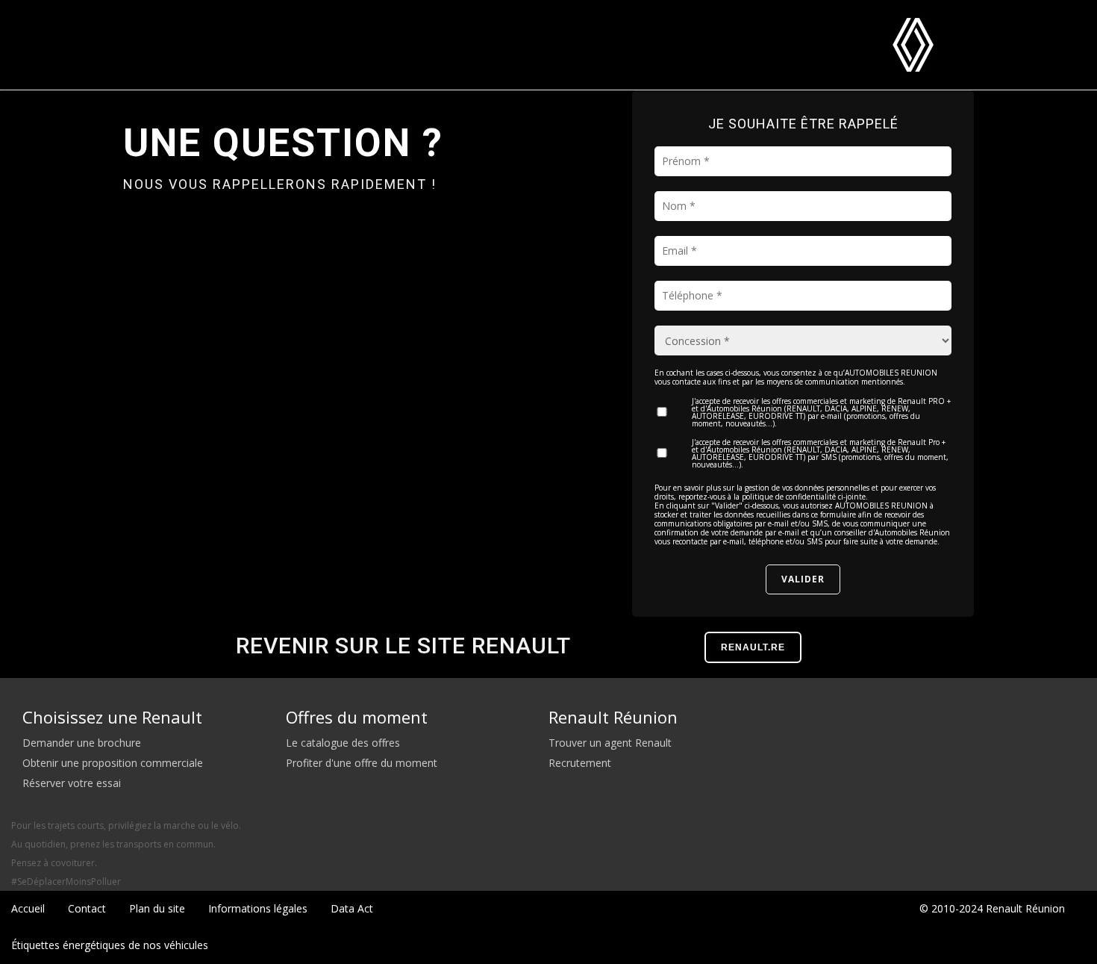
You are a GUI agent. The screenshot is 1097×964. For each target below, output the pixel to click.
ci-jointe (852, 496)
